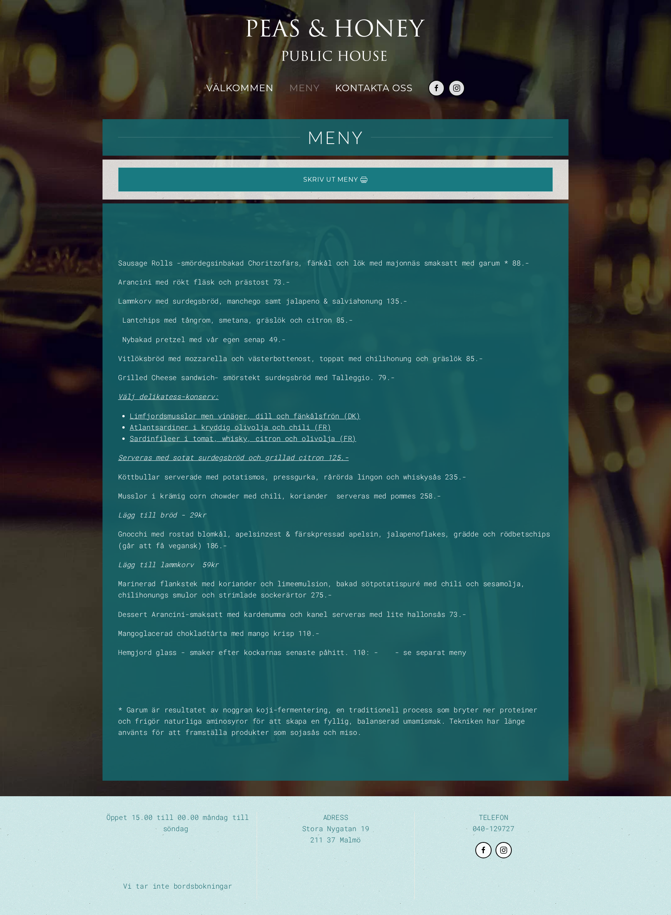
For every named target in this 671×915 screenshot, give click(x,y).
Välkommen (240, 88)
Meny (304, 88)
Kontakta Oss (374, 88)
